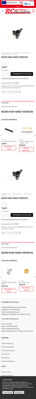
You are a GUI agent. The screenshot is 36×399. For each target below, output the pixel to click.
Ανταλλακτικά (17, 194)
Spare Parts (17, 53)
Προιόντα (11, 229)
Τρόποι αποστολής (7, 347)
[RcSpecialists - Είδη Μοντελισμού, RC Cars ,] (18, 11)
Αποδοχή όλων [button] (19, 392)
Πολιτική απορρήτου (8, 361)
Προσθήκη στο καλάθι (21, 74)
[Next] (35, 138)
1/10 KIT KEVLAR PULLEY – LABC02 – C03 (26, 142)
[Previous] (1, 138)
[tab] (18, 103)
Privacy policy (5, 372)
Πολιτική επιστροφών (8, 350)
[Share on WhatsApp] (3, 91)
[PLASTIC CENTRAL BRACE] (9, 130)
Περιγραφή (5, 103)
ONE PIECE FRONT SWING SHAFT (9, 283)
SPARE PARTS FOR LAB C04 (13, 88)
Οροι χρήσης (5, 357)
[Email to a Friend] (13, 91)
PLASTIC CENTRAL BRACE (9, 141)
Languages (17, 6)
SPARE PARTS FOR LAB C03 (9, 54)
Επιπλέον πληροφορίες (9, 106)
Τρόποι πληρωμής (7, 343)
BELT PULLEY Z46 (24, 282)
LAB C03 (3, 195)
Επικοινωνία (5, 354)
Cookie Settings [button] (7, 392)
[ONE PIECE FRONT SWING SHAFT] (9, 271)
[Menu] (2, 11)
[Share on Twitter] (9, 91)
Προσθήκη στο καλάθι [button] (8, 148)
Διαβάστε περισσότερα (26, 149)
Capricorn (26, 53)
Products (15, 86)
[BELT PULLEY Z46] (27, 271)
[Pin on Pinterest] (16, 91)
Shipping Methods (7, 375)
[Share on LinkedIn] (19, 91)
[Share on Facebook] (6, 91)
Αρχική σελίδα (6, 53)
